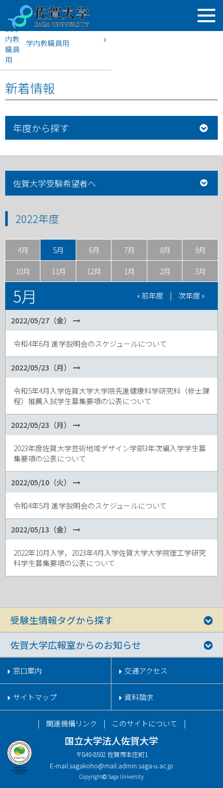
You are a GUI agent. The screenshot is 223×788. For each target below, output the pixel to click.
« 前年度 (150, 295)
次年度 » (191, 295)
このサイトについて (144, 723)
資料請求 (139, 697)
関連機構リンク (71, 723)
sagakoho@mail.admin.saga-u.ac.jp (121, 765)
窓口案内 (27, 670)
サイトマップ (35, 697)
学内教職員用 (47, 43)
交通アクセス (146, 670)
